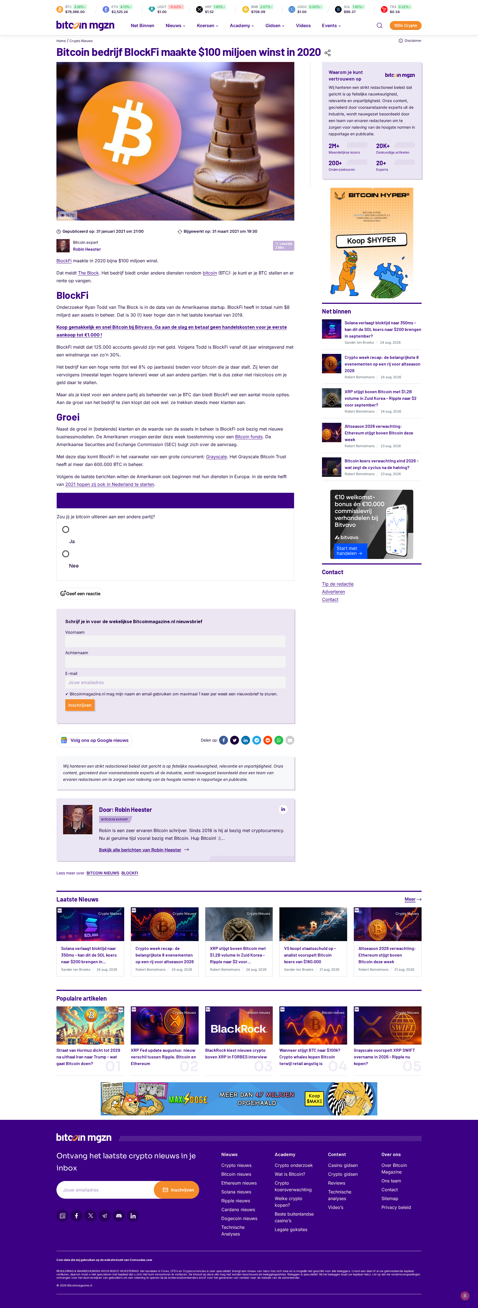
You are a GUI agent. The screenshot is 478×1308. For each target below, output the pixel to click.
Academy (240, 25)
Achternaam (76, 652)
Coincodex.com (141, 1260)
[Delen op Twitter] (234, 740)
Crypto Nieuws (81, 41)
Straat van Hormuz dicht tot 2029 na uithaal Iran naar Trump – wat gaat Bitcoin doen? (88, 1056)
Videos (303, 25)
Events (329, 25)
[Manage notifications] (465, 1295)
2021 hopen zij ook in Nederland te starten (109, 484)
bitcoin (210, 273)
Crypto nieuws (236, 1165)
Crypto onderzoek (294, 1165)
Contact (330, 599)
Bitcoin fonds (249, 436)
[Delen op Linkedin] (245, 740)
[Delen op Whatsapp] (278, 740)
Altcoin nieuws (258, 1013)
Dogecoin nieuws (239, 1218)
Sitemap (389, 1198)
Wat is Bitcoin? (290, 1174)
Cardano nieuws (238, 1209)
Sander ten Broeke (359, 342)
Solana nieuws (236, 1192)
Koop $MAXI (314, 1098)
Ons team (391, 1180)
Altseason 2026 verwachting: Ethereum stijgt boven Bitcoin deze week (379, 432)
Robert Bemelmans (360, 377)
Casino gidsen (343, 1165)
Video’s (335, 1207)
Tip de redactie (338, 584)
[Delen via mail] (289, 740)
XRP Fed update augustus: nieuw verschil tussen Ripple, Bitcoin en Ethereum (163, 1056)
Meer (410, 899)
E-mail (71, 673)
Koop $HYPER (372, 241)
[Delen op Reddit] (267, 740)
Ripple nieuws (235, 1200)
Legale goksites (291, 1229)
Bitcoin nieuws (103, 873)
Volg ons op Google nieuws (100, 740)
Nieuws (229, 1154)
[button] (379, 25)
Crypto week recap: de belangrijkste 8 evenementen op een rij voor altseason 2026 (382, 363)
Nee (74, 566)
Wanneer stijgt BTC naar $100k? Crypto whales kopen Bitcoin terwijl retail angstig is (309, 1056)
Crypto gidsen (343, 1174)
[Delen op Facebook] (223, 740)
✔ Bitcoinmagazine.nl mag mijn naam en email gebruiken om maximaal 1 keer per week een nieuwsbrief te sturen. (171, 693)
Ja (72, 541)
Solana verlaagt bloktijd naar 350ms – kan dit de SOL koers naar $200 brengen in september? (383, 329)
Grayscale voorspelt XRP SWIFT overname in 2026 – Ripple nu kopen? (384, 1056)
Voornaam (75, 632)
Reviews (336, 1183)
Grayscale (216, 456)
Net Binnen (143, 25)
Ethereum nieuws (239, 1183)
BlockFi (64, 260)
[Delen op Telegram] (256, 740)
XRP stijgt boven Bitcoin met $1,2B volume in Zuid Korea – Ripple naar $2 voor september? (381, 398)
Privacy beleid (396, 1207)
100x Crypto (405, 25)
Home (61, 41)
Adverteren (333, 591)
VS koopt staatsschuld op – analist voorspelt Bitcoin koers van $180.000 (310, 955)
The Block (88, 273)
